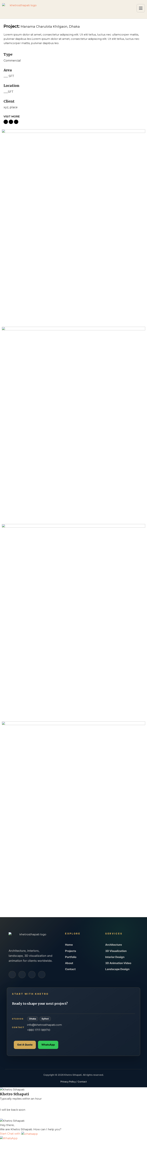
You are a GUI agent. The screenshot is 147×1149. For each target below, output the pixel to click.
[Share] (15, 1143)
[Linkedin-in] (31, 974)
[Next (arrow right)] (8, 1147)
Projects (70, 951)
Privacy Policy (68, 1081)
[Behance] (41, 974)
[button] (19, 1133)
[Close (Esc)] (21, 1143)
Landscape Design (117, 969)
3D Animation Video (118, 963)
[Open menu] (141, 8)
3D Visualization (116, 951)
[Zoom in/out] (2, 1143)
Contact (70, 969)
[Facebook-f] (12, 974)
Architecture (113, 944)
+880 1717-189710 (38, 1030)
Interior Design (114, 957)
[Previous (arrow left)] (2, 1147)
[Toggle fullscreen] (8, 1143)
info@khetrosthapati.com (44, 1024)
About (69, 963)
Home (69, 944)
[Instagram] (22, 974)
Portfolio (70, 957)
